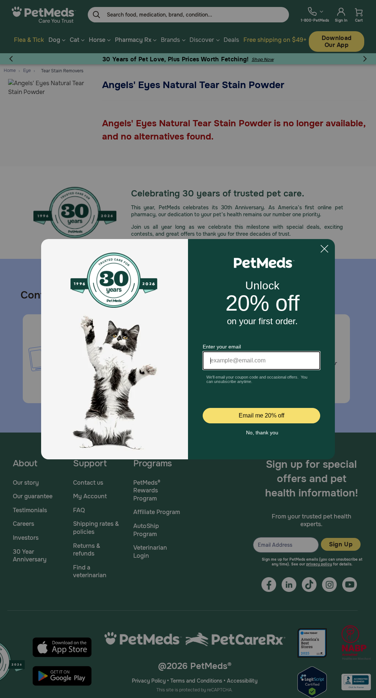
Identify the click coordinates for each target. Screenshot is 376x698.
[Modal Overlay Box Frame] (188, 349)
